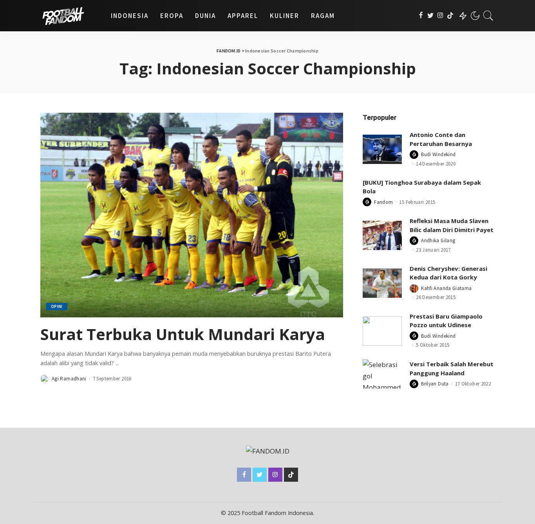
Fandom (383, 202)
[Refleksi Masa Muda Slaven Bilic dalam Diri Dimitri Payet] (382, 235)
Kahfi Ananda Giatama (446, 288)
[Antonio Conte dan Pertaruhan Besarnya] (382, 149)
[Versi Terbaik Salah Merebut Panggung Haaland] (382, 374)
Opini (57, 306)
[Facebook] (421, 15)
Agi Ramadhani (69, 378)
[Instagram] (440, 15)
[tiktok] (450, 15)
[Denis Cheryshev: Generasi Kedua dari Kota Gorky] (382, 283)
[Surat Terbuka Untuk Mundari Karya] (191, 215)
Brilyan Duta (434, 383)
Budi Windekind (438, 154)
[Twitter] (431, 15)
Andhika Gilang (438, 240)
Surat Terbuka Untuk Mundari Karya (182, 334)
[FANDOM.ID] (69, 15)
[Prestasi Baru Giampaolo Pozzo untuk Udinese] (382, 331)
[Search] (488, 15)
